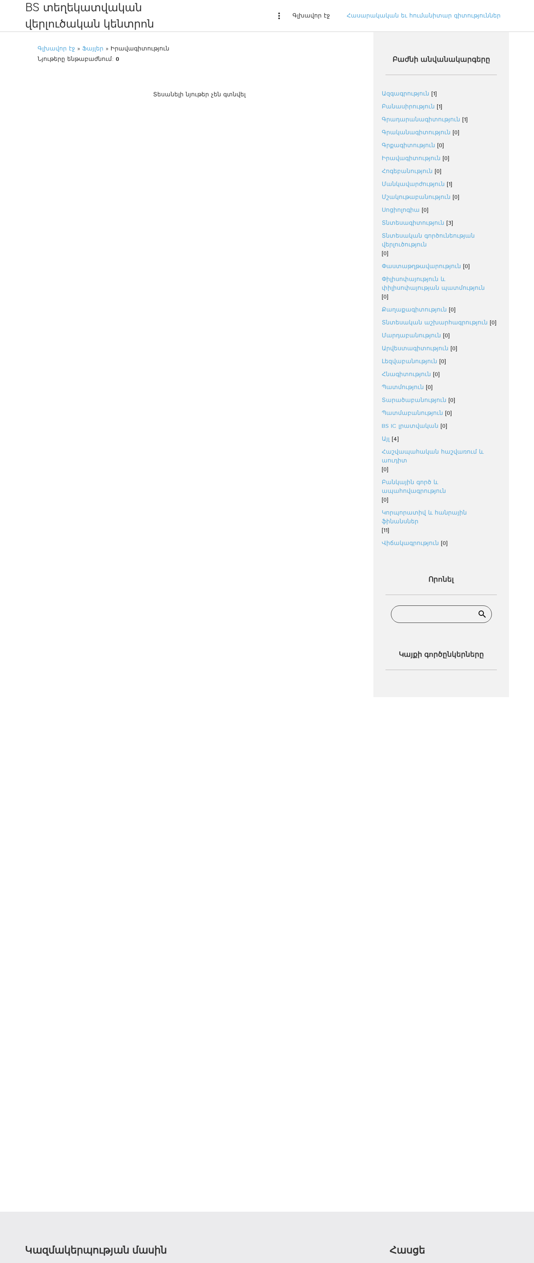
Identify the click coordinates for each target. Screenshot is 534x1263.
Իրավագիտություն (411, 158)
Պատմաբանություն (412, 413)
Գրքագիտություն (408, 145)
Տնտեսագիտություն (413, 223)
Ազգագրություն (405, 94)
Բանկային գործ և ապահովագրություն (414, 486)
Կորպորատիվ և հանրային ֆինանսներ (424, 517)
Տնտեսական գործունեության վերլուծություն (428, 240)
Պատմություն (403, 387)
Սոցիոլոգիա (401, 210)
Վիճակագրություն (410, 543)
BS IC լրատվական (410, 426)
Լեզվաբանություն (409, 361)
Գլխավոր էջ (56, 49)
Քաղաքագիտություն (414, 310)
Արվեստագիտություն (415, 348)
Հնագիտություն (406, 374)
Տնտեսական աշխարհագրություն (435, 323)
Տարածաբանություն (414, 400)
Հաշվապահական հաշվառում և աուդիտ (433, 456)
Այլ (386, 439)
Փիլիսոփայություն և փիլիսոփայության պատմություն (433, 283)
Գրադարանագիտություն (421, 120)
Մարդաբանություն (411, 335)
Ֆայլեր (92, 49)
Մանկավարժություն (413, 184)
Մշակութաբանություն (416, 197)
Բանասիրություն (408, 107)
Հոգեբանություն (407, 171)
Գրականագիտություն (416, 132)
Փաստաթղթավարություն (421, 266)
